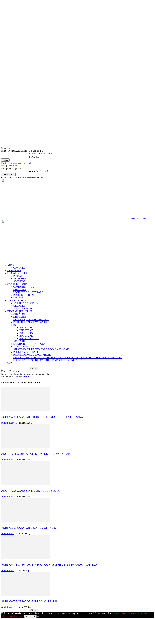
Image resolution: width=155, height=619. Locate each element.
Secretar (19, 281)
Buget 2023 (26, 335)
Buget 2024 (26, 333)
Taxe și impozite (24, 346)
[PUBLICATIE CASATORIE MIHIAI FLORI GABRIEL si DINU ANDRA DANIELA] (25, 558)
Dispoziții (19, 316)
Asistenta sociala (25, 303)
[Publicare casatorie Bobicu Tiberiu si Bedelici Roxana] (25, 410)
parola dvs (34, 156)
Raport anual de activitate (32, 354)
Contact (13, 363)
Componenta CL (23, 286)
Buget (17, 325)
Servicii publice (17, 300)
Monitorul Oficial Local (30, 344)
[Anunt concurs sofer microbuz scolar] (25, 484)
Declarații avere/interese (31, 319)
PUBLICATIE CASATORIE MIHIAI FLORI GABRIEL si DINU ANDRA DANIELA (49, 564)
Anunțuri (19, 314)
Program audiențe (26, 352)
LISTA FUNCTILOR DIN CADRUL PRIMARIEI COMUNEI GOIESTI (49, 360)
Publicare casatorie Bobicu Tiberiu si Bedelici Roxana (42, 417)
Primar (18, 276)
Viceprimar (20, 278)
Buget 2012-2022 (29, 338)
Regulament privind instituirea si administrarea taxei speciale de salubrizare (67, 357)
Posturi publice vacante (30, 322)
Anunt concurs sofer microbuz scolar (31, 490)
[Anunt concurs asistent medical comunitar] (25, 447)
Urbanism (19, 306)
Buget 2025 (26, 330)
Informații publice (20, 311)
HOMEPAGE (23, 376)
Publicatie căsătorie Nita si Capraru (30, 601)
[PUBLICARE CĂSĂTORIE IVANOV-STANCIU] (25, 521)
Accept (28, 616)
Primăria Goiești (18, 273)
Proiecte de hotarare (28, 292)
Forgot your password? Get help (16, 163)
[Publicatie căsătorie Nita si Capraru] (25, 595)
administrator (7, 422)
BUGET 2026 (26, 327)
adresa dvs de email (38, 171)
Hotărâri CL (21, 297)
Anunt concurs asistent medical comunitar (35, 454)
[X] (38, 616)
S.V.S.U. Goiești (22, 308)
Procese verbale (24, 295)
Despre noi (14, 270)
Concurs (19, 267)
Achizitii (19, 341)
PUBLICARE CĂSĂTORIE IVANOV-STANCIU (28, 527)
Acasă (11, 265)
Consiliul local (18, 284)
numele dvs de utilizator (40, 153)
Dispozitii (19, 289)
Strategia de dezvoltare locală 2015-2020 (41, 349)
